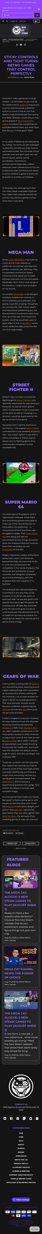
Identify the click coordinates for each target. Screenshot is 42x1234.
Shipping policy (21, 1226)
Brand (21, 1152)
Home (4, 39)
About (21, 1145)
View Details (10, 940)
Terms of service (27, 1224)
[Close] (39, 9)
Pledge (21, 1148)
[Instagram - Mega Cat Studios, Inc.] (24, 44)
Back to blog (21, 848)
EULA (21, 1141)
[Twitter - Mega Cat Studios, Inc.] (17, 44)
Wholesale (21, 1156)
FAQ (21, 1133)
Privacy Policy (21, 1164)
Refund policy (29, 1222)
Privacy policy (14, 1224)
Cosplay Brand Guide (21, 1179)
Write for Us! (21, 1160)
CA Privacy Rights (21, 1167)
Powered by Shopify (15, 1222)
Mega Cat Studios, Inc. (23, 1220)
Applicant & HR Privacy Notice (21, 1182)
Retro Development (16, 39)
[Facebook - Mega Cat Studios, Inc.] (21, 44)
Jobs (21, 1137)
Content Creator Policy (21, 1175)
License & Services (21, 1171)
